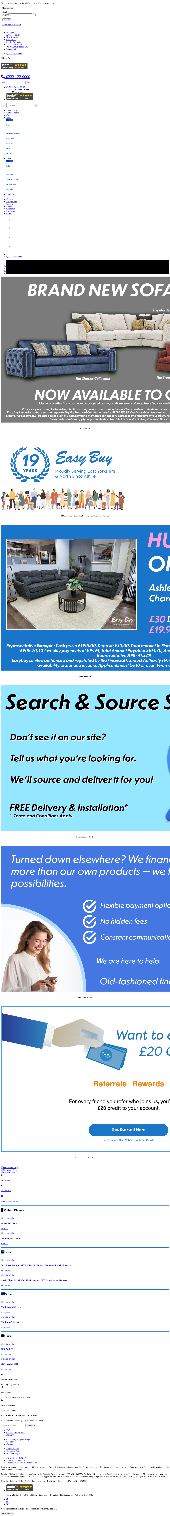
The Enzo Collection (10, 1322)
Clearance (10, 209)
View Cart (18, 92)
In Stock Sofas (11, 184)
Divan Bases (10, 138)
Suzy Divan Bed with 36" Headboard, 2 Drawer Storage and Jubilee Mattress (36, 1265)
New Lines (9, 174)
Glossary (10, 1442)
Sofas (8, 158)
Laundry (10, 206)
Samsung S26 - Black (10, 1238)
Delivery (10, 1435)
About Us (10, 32)
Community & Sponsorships (18, 1439)
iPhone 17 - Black (9, 1223)
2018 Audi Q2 (7, 1349)
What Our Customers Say (17, 47)
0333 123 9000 (15, 54)
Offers (9, 213)
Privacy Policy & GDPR (16, 1458)
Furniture (10, 194)
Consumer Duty (13, 1451)
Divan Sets (9, 143)
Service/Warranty (13, 42)
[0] (44, 105)
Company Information (15, 1432)
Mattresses (9, 153)
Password (6, 15)
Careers (9, 1444)
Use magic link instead (11, 24)
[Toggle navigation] (4, 105)
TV (7, 197)
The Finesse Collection (11, 1307)
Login (7, 20)
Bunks (8, 148)
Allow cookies (7, 8)
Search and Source (14, 44)
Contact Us (11, 39)
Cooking (10, 199)
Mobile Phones (12, 113)
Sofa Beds (9, 189)
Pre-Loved (10, 211)
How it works (12, 37)
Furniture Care (12, 1449)
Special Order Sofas (12, 179)
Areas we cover (13, 35)
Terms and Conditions (15, 1460)
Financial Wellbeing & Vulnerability (21, 1463)
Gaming (9, 204)
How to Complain (14, 1453)
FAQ (8, 1430)
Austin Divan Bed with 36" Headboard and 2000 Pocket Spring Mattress (34, 1280)
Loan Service (12, 49)
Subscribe (31, 1425)
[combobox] (21, 105)
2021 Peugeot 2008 (9, 1364)
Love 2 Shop (11, 110)
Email (4, 12)
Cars (8, 115)
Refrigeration (11, 201)
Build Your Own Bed (13, 133)
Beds (8, 117)
